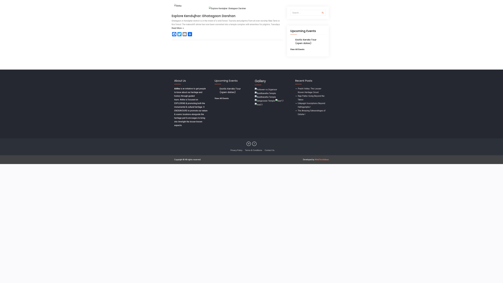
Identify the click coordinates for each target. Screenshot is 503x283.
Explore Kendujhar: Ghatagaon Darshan (204, 16)
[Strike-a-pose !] (266, 89)
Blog (294, 7)
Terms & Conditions (253, 150)
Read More (177, 28)
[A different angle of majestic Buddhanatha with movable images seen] (265, 97)
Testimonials (270, 7)
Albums (284, 7)
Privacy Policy (236, 150)
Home (245, 7)
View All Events (297, 49)
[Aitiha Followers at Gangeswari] (265, 100)
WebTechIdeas (322, 159)
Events (255, 7)
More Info (306, 7)
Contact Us (321, 7)
